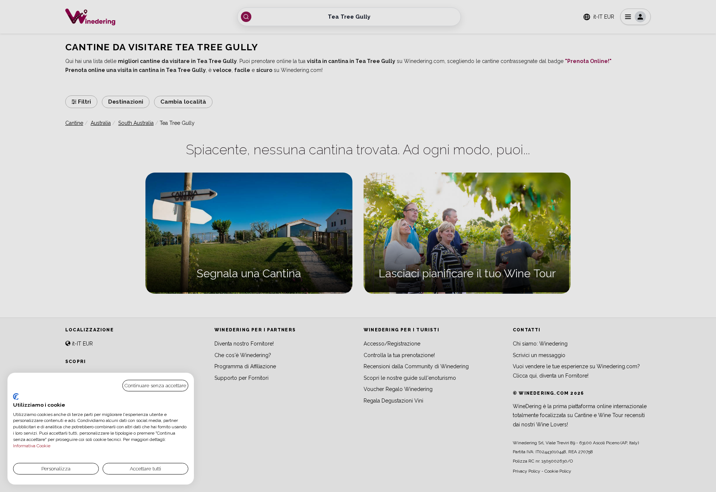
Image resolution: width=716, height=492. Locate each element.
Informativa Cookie (31, 445)
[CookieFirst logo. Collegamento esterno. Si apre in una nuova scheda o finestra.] (16, 396)
